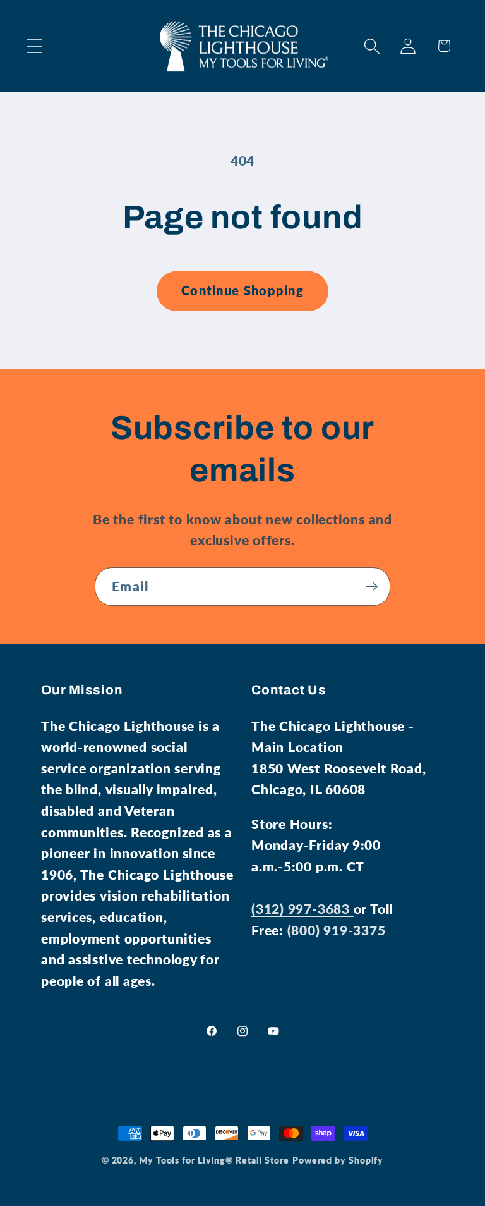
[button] (34, 46)
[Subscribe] (372, 586)
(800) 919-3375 (336, 930)
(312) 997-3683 (302, 908)
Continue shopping (242, 290)
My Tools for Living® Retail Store (214, 1160)
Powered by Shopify (337, 1160)
